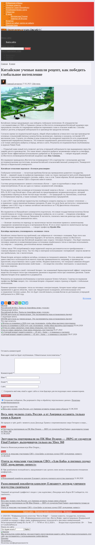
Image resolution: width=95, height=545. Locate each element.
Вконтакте (10, 55)
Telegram (9, 60)
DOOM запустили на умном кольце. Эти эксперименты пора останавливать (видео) (36, 314)
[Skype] (23, 302)
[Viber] (16, 302)
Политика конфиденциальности (48, 512)
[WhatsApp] (19, 302)
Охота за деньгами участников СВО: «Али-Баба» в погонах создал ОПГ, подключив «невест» (40, 507)
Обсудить (36, 84)
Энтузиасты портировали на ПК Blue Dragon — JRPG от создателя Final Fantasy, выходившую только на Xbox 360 (46, 440)
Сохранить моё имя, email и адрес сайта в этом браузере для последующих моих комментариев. (44, 391)
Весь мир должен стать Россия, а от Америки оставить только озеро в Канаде (33, 501)
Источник (87, 298)
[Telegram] (26, 302)
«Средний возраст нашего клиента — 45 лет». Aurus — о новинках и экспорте (34, 334)
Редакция (68, 512)
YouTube (9, 57)
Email (4, 382)
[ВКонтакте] (2, 302)
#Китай (4, 305)
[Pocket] (12, 302)
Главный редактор (14, 84)
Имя (3, 377)
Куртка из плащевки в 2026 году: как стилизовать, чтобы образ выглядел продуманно (37, 325)
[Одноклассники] (5, 302)
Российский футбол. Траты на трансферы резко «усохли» (25, 308)
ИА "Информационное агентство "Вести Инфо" (21, 29)
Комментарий (7, 373)
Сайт (3, 386)
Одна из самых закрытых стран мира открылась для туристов (27, 330)
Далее (3, 427)
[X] (9, 302)
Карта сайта (28, 512)
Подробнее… (6, 541)
